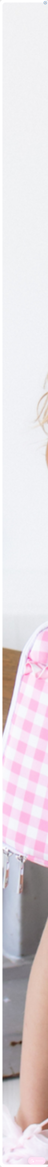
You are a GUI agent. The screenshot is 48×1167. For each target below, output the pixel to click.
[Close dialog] (45, 2)
